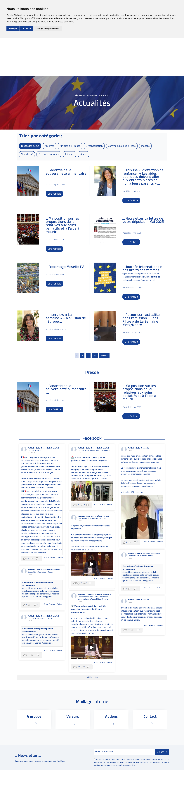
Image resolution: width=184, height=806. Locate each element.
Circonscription (94, 146)
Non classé (27, 155)
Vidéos (83, 155)
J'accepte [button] (13, 28)
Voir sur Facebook (49, 558)
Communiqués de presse (122, 146)
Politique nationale (48, 155)
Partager (60, 558)
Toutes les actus (30, 146)
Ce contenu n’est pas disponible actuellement (137, 568)
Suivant (104, 355)
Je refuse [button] (26, 28)
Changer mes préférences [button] (48, 28)
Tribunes (69, 155)
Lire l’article (54, 410)
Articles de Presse (70, 146)
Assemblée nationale (99, 599)
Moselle (145, 146)
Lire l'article (54, 194)
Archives (49, 146)
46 (95, 355)
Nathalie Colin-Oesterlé (38, 448)
